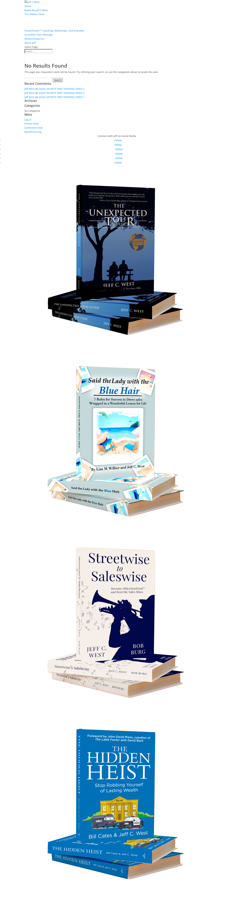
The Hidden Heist (34, 14)
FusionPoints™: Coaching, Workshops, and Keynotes (54, 30)
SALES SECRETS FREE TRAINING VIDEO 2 (61, 93)
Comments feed (33, 127)
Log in (27, 119)
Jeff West (29, 88)
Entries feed (31, 123)
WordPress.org (32, 131)
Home (27, 6)
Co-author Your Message (38, 34)
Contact (117, 909)
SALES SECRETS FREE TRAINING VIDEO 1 (61, 97)
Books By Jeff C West (36, 10)
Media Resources (34, 38)
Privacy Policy (117, 903)
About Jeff (30, 42)
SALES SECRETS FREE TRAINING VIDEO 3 (61, 88)
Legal (117, 896)
